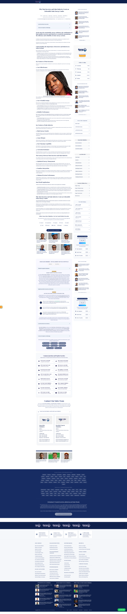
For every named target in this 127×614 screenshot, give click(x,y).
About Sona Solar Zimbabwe (39, 545)
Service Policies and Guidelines (83, 559)
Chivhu (59, 493)
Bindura (77, 491)
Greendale (60, 476)
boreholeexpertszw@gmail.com (63, 439)
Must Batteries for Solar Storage (69, 554)
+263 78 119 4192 (63, 437)
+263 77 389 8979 (50, 347)
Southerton (53, 478)
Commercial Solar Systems (54, 549)
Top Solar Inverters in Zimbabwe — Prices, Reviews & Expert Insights (46, 585)
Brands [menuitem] (55, 4)
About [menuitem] (73, 4)
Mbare (75, 480)
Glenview (46, 482)
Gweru (77, 489)
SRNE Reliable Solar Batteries (68, 550)
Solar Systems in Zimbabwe (54, 230)
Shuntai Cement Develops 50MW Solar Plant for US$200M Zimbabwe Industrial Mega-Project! (66, 460)
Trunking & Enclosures (79, 176)
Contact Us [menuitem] (90, 4)
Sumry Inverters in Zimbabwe (54, 578)
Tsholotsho (67, 495)
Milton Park (47, 476)
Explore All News (81, 40)
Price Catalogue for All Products (40, 566)
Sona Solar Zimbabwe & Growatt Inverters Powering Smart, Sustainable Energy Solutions (65, 591)
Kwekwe (81, 489)
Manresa (80, 478)
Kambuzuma (75, 478)
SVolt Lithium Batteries (67, 545)
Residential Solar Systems (54, 547)
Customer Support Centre (39, 552)
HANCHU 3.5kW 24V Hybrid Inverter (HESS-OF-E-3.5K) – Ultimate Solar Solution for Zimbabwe (65, 605)
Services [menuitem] (59, 4)
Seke (59, 482)
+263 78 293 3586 (44, 434)
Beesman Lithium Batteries (68, 547)
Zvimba (55, 493)
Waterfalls (68, 476)
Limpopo (84, 491)
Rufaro (64, 480)
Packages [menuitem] (45, 4)
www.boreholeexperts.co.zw (63, 441)
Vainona (58, 478)
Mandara (56, 476)
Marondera (73, 491)
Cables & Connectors (78, 171)
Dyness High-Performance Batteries (70, 556)
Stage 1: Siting (77, 185)
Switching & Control (78, 168)
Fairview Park (76, 482)
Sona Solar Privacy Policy (82, 566)
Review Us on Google (82, 545)
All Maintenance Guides (82, 114)
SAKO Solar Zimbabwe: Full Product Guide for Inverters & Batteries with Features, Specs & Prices (46, 594)
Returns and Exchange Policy (83, 576)
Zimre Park (68, 480)
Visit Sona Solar (83, 55)
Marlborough (73, 474)
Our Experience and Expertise (39, 561)
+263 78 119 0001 (46, 345)
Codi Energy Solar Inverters (54, 573)
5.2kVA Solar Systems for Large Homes (55, 559)
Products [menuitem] (50, 4)
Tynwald (81, 476)
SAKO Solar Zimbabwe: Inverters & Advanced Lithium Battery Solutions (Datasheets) (46, 603)
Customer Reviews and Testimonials (84, 549)
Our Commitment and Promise (39, 559)
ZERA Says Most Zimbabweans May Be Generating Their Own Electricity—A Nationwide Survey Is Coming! (53, 460)
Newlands (42, 480)
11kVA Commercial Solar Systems (55, 562)
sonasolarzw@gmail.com (45, 439)
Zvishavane (84, 493)
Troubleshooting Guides (38, 556)
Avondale (83, 474)
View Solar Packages (38, 550)
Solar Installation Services (39, 563)
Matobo (72, 495)
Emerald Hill (78, 474)
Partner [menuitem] (69, 4)
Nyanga (69, 489)
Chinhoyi (69, 491)
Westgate (68, 474)
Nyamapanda (75, 493)
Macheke (63, 495)
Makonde (67, 493)
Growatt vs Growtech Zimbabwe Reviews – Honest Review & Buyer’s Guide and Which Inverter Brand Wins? (65, 586)
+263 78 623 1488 (62, 345)
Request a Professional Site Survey (64, 514)
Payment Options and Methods (83, 575)
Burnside (52, 489)
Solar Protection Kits (67, 575)
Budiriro (42, 482)
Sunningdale (47, 480)
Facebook (41, 222)
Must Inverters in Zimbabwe (54, 569)
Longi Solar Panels (67, 566)
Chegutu (42, 491)
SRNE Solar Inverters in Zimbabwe (55, 576)
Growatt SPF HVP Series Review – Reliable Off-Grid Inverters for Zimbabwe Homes (65, 595)
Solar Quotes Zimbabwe (59, 504)
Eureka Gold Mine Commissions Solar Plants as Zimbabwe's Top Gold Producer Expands (84, 601)
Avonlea (72, 482)
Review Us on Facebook (82, 547)
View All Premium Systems (82, 292)
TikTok (42, 225)
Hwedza (59, 495)
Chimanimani (63, 482)
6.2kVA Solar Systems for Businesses (55, 560)
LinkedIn (67, 222)
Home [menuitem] (42, 4)
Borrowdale (44, 474)
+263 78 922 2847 (44, 436)
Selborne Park (57, 489)
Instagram (55, 222)
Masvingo (46, 491)
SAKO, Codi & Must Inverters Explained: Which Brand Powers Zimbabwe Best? (46, 589)
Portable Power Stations (53, 545)
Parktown (85, 482)
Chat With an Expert (78, 148)
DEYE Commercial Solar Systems (54, 564)
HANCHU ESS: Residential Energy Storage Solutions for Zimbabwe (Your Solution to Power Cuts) (65, 600)
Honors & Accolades (82, 554)
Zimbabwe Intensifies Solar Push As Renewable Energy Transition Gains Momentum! (41, 460)
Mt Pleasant (53, 474)
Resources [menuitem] (64, 4)
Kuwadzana (50, 482)
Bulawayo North (83, 495)
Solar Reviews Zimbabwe (50, 504)
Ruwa (84, 476)
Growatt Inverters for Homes (54, 574)
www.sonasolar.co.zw (45, 441)
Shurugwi (51, 493)
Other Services (77, 195)
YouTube (54, 225)
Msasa (64, 476)
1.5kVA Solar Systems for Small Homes (55, 555)
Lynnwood (66, 478)
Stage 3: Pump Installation (79, 190)
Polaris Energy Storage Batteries (69, 552)
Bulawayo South (77, 495)
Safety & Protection (78, 165)
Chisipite (52, 476)
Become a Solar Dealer (38, 554)
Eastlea (84, 478)
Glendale (63, 484)
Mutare (66, 489)
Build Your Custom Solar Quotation (40, 575)
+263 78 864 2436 (56, 301)
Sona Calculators (78, 145)
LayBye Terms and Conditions (83, 573)
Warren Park (70, 478)
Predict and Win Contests (83, 556)
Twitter (61, 222)
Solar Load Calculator (38, 571)
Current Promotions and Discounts (84, 557)
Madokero (77, 476)
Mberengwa (42, 493)
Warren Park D (84, 480)
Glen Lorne (49, 474)
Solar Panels (77, 157)
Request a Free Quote (38, 547)
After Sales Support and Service (84, 561)
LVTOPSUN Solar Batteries (68, 549)
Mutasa (55, 495)
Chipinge (63, 493)
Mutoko (47, 493)
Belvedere (43, 476)
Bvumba (73, 489)
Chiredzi (56, 480)
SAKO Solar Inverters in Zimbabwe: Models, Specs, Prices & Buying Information (46, 599)
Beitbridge (64, 491)
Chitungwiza (43, 478)
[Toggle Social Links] (1, 307)
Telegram (60, 225)
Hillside (81, 482)
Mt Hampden (48, 478)
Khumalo (62, 489)
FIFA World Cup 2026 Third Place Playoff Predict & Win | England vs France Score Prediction (84, 605)
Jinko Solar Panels (67, 564)
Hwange (60, 491)
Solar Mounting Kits (67, 576)
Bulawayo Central (43, 489)
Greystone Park (59, 474)
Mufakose (60, 480)
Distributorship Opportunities (39, 564)
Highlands (64, 474)
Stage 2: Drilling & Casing (79, 188)
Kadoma (85, 489)
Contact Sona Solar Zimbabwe (39, 557)
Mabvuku (79, 480)
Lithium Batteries (78, 162)
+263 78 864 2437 (46, 437)
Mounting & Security (78, 174)
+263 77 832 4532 (54, 345)
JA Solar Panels (66, 563)
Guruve (71, 493)
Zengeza (62, 478)
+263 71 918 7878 (58, 347)
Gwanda (80, 493)
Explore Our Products (38, 549)
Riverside (67, 482)
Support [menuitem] (85, 4)
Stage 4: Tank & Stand (78, 193)
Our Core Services (78, 142)
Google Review (48, 222)
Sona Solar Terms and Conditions (84, 568)
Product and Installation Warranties (84, 571)
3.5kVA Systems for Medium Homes (55, 557)
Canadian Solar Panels (67, 568)
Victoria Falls (55, 491)
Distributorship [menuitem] (79, 4)
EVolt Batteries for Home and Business (70, 557)
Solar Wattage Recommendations (40, 573)
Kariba (81, 491)
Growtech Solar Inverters (53, 571)
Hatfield (73, 476)
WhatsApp (66, 225)
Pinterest (48, 225)
